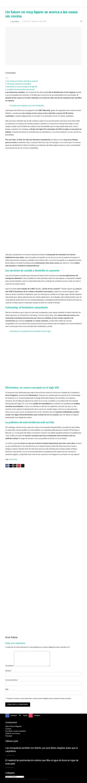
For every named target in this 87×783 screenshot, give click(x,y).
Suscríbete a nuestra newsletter (15, 731)
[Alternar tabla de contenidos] (6, 78)
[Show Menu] (6, 3)
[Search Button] (81, 3)
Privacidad (8, 736)
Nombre (8, 671)
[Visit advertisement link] (43, 509)
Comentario (9, 666)
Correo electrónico (11, 680)
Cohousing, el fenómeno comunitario (19, 84)
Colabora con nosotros (12, 733)
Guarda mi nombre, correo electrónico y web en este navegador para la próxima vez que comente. (39, 698)
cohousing (13, 459)
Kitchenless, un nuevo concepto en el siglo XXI (22, 87)
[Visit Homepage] (43, 3)
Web (6, 689)
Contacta (8, 729)
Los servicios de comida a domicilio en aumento (22, 81)
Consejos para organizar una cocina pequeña (27, 105)
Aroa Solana (15, 21)
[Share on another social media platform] (22, 465)
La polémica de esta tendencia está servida (20, 89)
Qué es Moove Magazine (13, 726)
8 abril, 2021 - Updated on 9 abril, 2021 (35, 21)
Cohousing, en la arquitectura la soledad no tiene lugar (30, 331)
